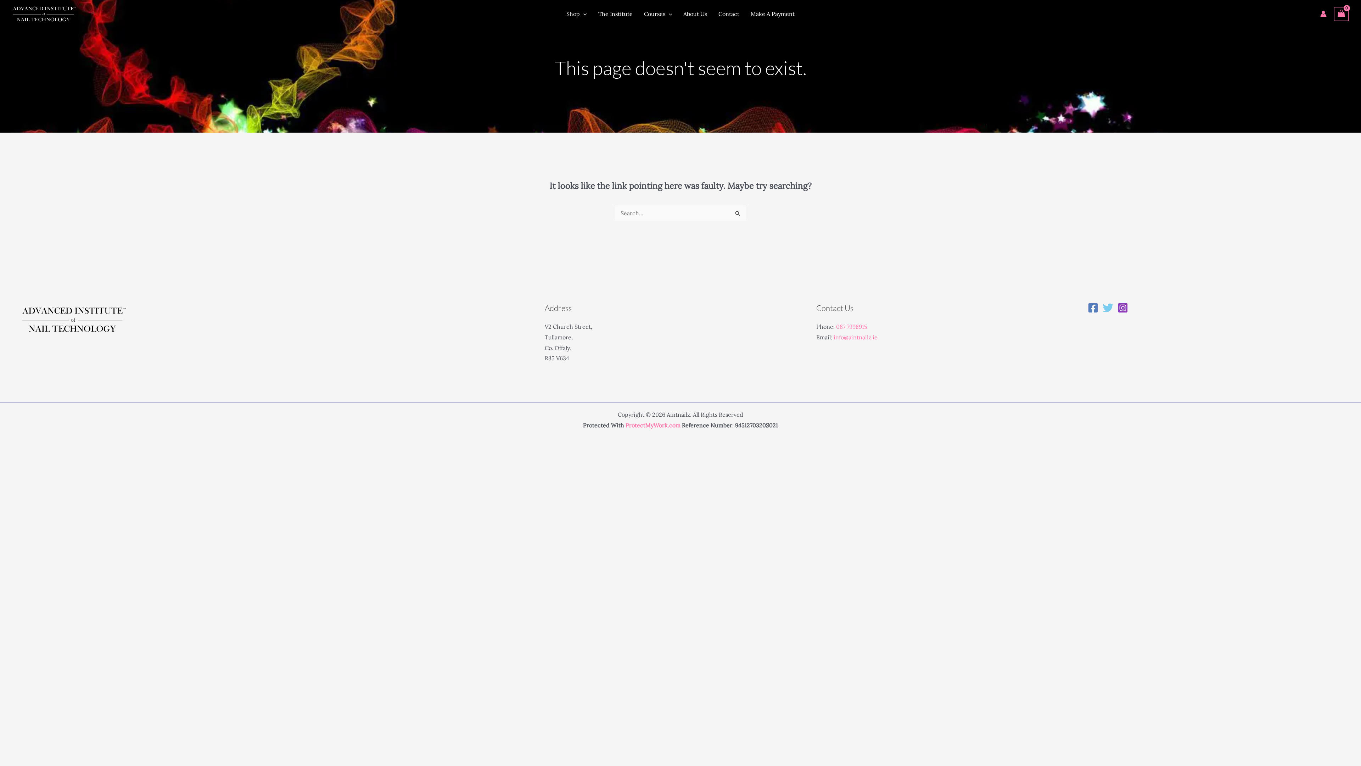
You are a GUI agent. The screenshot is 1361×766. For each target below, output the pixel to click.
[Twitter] (1108, 307)
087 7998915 (851, 326)
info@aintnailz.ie (856, 337)
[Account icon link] (1323, 14)
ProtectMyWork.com (653, 425)
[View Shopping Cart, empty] (1341, 14)
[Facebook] (1093, 307)
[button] (583, 13)
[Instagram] (1123, 307)
